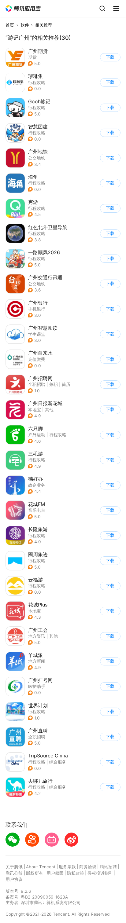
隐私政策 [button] (75, 873)
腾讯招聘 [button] (108, 866)
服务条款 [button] (67, 866)
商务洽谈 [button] (87, 866)
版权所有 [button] (34, 873)
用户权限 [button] (55, 873)
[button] (23, 8)
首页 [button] (10, 25)
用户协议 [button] (14, 879)
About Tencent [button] (40, 866)
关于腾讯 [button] (14, 866)
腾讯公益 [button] (14, 873)
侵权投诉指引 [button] (100, 873)
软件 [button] (24, 25)
